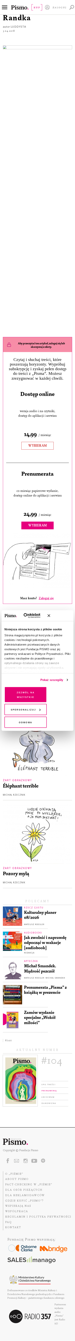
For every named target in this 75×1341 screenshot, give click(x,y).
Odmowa (25, 722)
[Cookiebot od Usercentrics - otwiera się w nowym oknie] (28, 615)
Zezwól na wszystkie (26, 694)
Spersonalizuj (23, 709)
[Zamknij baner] (59, 615)
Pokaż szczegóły (51, 680)
